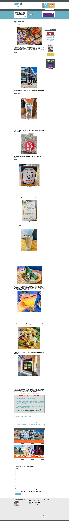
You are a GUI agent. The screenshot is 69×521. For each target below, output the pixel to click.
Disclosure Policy (45, 502)
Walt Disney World (30, 416)
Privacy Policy (44, 503)
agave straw (40, 226)
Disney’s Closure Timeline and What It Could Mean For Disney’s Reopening (30, 401)
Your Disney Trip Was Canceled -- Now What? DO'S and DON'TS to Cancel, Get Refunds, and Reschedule (29, 403)
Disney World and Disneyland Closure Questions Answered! (27, 405)
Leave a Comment (22, 22)
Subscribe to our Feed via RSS (47, 518)
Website (16, 484)
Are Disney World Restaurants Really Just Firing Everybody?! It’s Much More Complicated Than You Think (29, 407)
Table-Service (25, 416)
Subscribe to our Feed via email (47, 519)
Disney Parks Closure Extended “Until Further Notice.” (26, 398)
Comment (17, 468)
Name (16, 477)
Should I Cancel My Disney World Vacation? (24, 399)
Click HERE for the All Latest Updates (23, 397)
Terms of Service (45, 504)
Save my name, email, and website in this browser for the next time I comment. (26, 489)
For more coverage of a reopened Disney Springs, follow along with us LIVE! (29, 393)
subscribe (33, 491)
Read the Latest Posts (17, 9)
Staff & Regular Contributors (46, 501)
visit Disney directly (48, 514)
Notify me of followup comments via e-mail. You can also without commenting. (29, 491)
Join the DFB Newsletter (22, 409)
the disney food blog (17, 2)
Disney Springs (19, 416)
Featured (22, 416)
